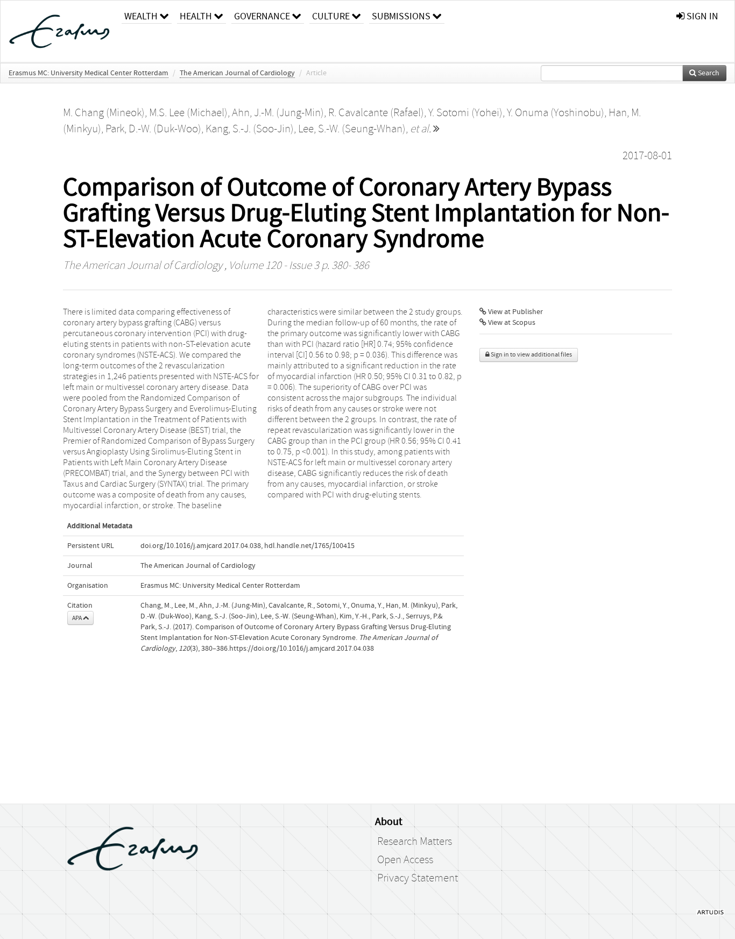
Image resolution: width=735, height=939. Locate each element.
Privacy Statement (417, 878)
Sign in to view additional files (531, 354)
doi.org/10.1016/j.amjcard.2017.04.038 (200, 546)
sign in (701, 16)
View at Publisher (514, 312)
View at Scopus (510, 322)
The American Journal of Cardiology (237, 73)
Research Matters (414, 841)
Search (707, 73)
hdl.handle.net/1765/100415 (309, 546)
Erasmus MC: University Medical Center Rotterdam (88, 73)
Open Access (405, 859)
